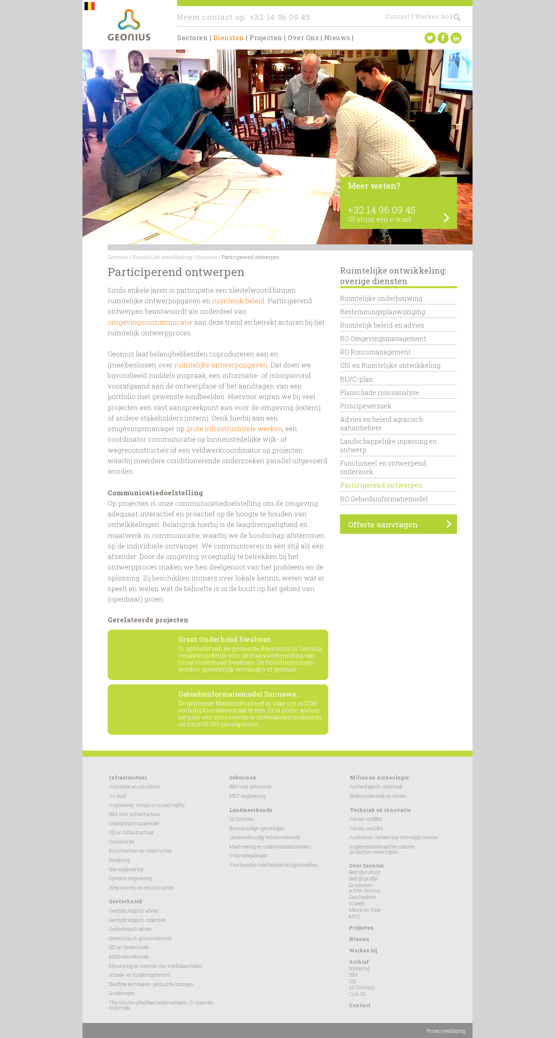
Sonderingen (121, 993)
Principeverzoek (366, 405)
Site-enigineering (126, 869)
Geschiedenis (362, 896)
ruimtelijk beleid (238, 300)
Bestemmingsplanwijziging (382, 311)
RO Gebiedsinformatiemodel (384, 498)
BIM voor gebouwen (250, 786)
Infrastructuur (128, 777)
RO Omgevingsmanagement (383, 338)
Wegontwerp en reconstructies (141, 887)
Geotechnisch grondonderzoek (140, 938)
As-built (117, 795)
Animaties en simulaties (134, 786)
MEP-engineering (247, 795)
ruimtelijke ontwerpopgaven (220, 364)
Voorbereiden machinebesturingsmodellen (273, 864)
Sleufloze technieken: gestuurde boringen (151, 984)
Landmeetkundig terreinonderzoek (264, 837)
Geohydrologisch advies (133, 910)
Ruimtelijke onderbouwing (381, 298)
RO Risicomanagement (375, 351)
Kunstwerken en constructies (140, 850)
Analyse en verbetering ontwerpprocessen (394, 837)
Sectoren (192, 37)
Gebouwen (242, 777)
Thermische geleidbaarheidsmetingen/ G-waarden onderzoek (161, 1005)
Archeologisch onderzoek (376, 786)
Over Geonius (366, 865)
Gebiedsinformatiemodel (134, 823)
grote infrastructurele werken (234, 428)
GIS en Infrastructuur (131, 832)
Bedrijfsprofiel (363, 878)
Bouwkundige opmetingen (256, 828)
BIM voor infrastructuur (134, 814)
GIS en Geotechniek (129, 947)
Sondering (359, 968)
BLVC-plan (356, 379)
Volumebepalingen (248, 855)
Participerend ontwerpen (381, 485)
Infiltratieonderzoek (129, 956)
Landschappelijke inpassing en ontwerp (388, 445)
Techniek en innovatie (380, 810)
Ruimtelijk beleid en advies (382, 325)
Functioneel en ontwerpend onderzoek (383, 467)
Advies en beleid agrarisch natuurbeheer (381, 423)
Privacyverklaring (446, 1030)
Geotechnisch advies (130, 929)
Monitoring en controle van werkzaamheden (155, 965)
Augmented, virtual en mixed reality (147, 805)
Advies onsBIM (366, 819)
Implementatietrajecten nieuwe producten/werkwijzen (382, 849)
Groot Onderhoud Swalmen (224, 639)
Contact (398, 16)
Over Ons (303, 37)
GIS (352, 981)
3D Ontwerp (362, 987)
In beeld (356, 903)
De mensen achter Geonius (365, 887)
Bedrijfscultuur (365, 872)
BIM (353, 974)
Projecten (265, 37)
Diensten (228, 37)
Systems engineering (130, 878)
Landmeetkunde (250, 810)
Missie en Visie (365, 909)
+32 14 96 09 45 (279, 17)
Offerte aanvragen (383, 524)
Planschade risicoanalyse (379, 392)
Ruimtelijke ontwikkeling (162, 257)
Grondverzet (121, 841)
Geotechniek (126, 901)
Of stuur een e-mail (379, 219)
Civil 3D (357, 994)
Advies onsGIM (366, 828)
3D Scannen (241, 819)
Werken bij (432, 16)
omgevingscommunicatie (150, 322)
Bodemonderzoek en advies (378, 795)
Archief (359, 961)
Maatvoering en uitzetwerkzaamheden (269, 846)
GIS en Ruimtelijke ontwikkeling (390, 365)
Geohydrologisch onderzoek (137, 920)
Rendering (119, 860)
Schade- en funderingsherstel (139, 974)
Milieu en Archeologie (379, 777)
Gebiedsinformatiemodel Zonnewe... (239, 694)
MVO (354, 916)
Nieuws (337, 37)
